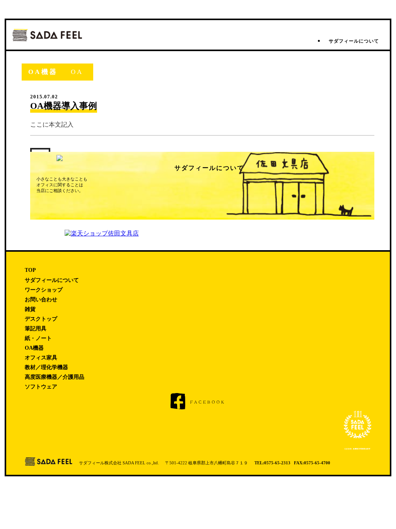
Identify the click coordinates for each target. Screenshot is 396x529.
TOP (30, 270)
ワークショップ (44, 290)
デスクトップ (41, 319)
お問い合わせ (41, 299)
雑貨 (30, 309)
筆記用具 (35, 328)
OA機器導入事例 (63, 106)
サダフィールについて (354, 41)
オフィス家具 (41, 358)
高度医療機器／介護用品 (54, 377)
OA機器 (34, 348)
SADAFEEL (47, 35)
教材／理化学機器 (46, 367)
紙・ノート (38, 338)
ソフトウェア (41, 387)
